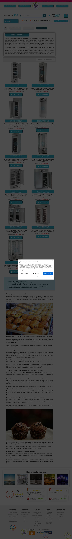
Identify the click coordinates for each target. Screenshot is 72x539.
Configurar (24, 273)
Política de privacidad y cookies (45, 276)
